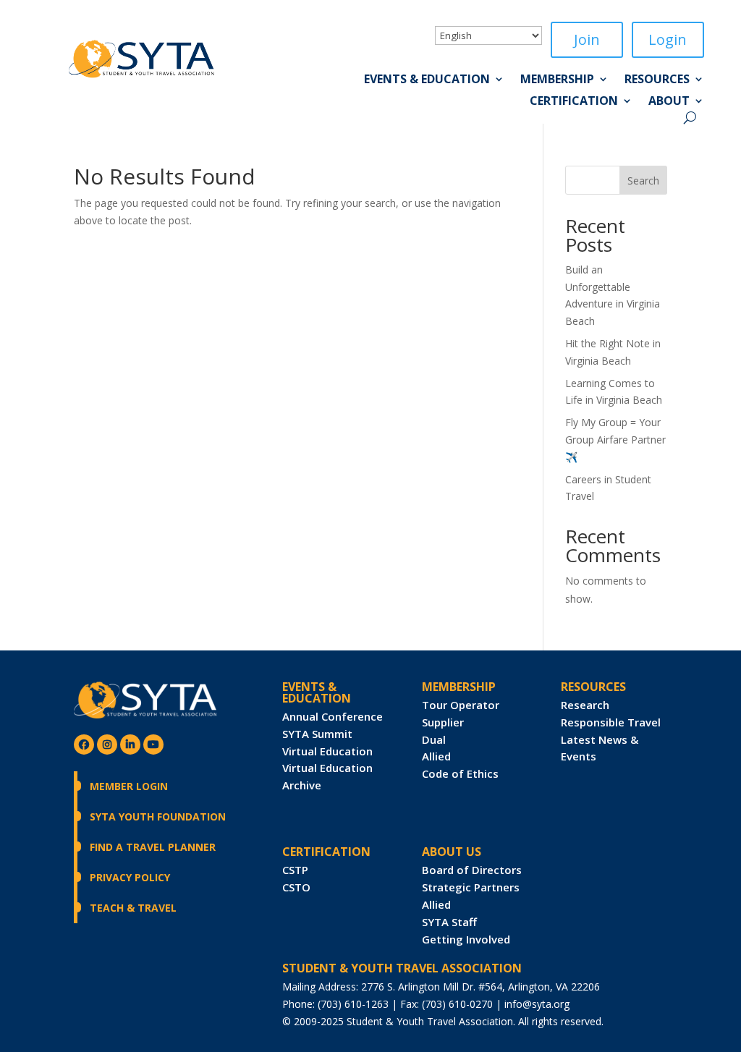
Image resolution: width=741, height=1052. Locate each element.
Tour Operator (460, 704)
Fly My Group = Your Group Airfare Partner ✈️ (615, 439)
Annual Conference (332, 716)
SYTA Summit (317, 733)
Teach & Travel (133, 908)
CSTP (295, 869)
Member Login (129, 786)
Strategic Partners (471, 887)
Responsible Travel (611, 722)
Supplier (443, 722)
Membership (557, 80)
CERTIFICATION (326, 852)
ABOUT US (451, 852)
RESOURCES (593, 687)
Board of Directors (472, 869)
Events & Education (427, 80)
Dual (434, 739)
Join (587, 39)
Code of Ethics (460, 773)
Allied (436, 756)
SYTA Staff (449, 922)
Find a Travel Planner (153, 847)
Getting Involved (466, 939)
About (669, 102)
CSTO (296, 887)
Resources (657, 80)
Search (643, 180)
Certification (574, 102)
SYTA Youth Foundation (158, 816)
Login (667, 39)
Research (585, 704)
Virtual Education (327, 751)
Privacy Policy (130, 877)
